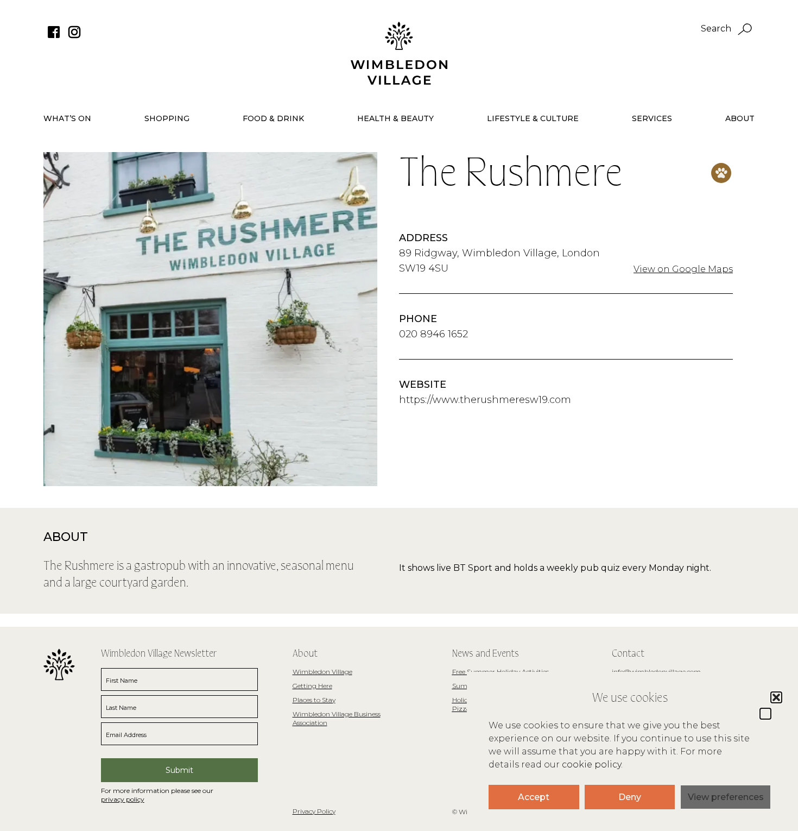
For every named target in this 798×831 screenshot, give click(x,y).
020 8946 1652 (433, 334)
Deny (629, 797)
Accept (533, 797)
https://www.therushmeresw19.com (485, 400)
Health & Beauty (395, 118)
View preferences (726, 797)
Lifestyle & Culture (533, 118)
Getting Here (312, 686)
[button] (765, 713)
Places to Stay (314, 700)
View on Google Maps (683, 269)
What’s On (67, 118)
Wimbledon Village (322, 672)
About (740, 118)
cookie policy (591, 764)
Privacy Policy (314, 811)
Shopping (166, 118)
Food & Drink (273, 118)
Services (652, 118)
